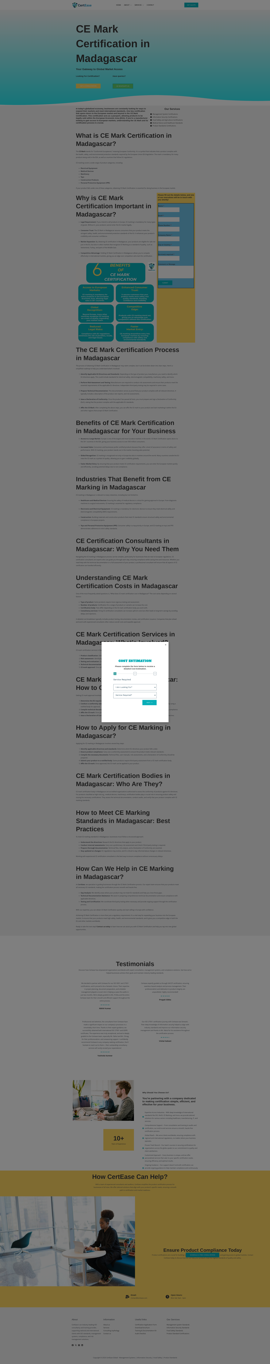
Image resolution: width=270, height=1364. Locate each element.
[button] (165, 645)
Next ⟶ (149, 702)
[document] (135, 682)
